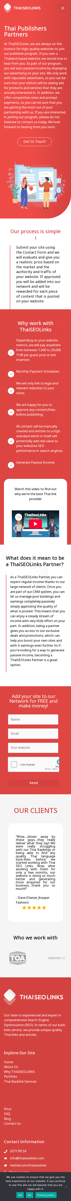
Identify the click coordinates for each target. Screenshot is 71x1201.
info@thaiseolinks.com (27, 1158)
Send (33, 783)
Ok (20, 1195)
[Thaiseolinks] (22, 8)
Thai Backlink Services (20, 1081)
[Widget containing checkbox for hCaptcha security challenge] (33, 764)
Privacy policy (46, 1195)
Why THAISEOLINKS (19, 1072)
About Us (11, 1067)
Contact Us (12, 1123)
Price (7, 1109)
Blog (7, 1119)
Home (8, 1062)
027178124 (18, 1151)
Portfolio (10, 1076)
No (30, 1195)
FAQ (7, 1114)
